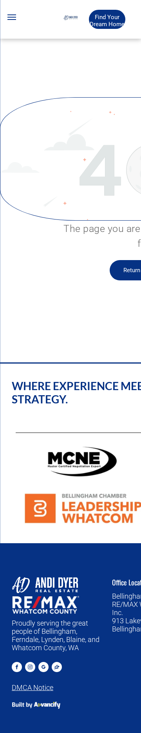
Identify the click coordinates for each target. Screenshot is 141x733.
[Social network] (57, 668)
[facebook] (17, 668)
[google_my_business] (43, 668)
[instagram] (30, 668)
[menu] (12, 17)
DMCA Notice (32, 687)
